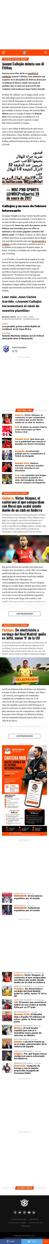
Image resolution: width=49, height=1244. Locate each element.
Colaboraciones (18, 1219)
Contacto (33, 1219)
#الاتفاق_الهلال (24, 177)
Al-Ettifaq (23, 317)
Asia (32, 317)
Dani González (19, 347)
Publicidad (26, 1226)
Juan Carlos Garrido (12, 319)
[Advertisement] (24, 24)
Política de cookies (17, 1223)
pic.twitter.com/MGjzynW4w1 (21, 181)
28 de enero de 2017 (23, 196)
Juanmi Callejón (31, 319)
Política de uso (36, 1223)
